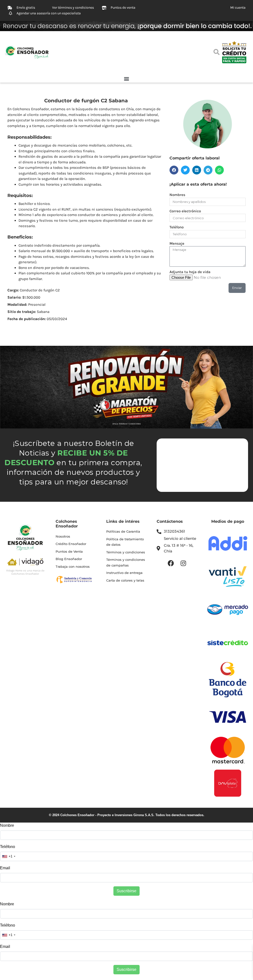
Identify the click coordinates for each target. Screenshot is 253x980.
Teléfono (176, 227)
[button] (126, 78)
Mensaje (176, 243)
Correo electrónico (185, 211)
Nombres (177, 195)
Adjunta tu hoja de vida (190, 272)
